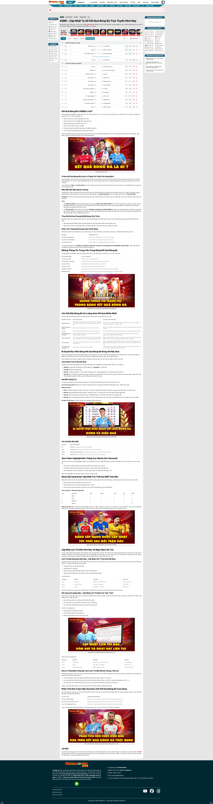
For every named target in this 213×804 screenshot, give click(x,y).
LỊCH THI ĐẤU (123, 2)
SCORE (93, 2)
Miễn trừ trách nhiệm (57, 794)
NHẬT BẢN (128, 5)
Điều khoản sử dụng (57, 792)
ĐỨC (75, 5)
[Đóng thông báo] (163, 10)
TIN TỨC (132, 2)
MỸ (107, 5)
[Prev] (69, 32)
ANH (60, 5)
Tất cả (63, 38)
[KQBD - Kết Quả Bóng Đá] (56, 2)
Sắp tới (82, 38)
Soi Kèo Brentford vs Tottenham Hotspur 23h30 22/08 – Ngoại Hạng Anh (154, 67)
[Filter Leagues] (124, 38)
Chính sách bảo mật (57, 789)
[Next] (141, 32)
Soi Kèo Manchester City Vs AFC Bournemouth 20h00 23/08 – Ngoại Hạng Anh (154, 62)
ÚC (143, 5)
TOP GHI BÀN (155, 2)
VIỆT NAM (120, 5)
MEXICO (112, 5)
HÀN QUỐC (136, 5)
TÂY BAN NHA (68, 5)
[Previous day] (127, 38)
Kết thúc (75, 38)
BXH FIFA (145, 2)
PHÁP (80, 5)
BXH (139, 2)
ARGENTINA (100, 5)
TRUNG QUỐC (150, 5)
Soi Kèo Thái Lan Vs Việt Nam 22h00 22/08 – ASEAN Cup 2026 (154, 71)
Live (70, 38)
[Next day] (141, 38)
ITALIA (86, 5)
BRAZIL (92, 5)
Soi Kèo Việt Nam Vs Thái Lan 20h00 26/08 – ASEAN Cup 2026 (154, 59)
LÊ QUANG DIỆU (121, 767)
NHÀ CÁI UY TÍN (112, 2)
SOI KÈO (102, 2)
